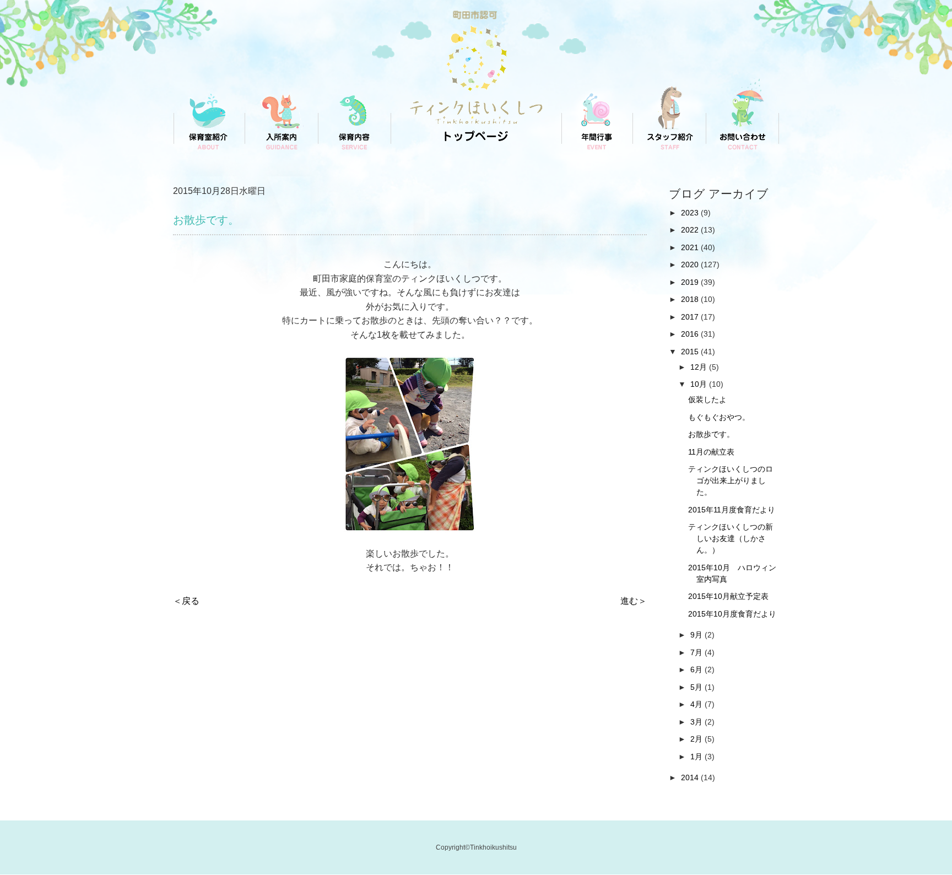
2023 (691, 212)
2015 (691, 351)
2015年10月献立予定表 (728, 596)
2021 (691, 247)
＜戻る (186, 601)
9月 (697, 634)
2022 (691, 229)
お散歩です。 (711, 434)
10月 (699, 384)
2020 (691, 264)
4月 (697, 704)
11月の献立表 (711, 451)
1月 (697, 756)
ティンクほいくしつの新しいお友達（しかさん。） (730, 538)
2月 (697, 738)
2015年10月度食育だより (732, 613)
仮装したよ (707, 399)
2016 (691, 334)
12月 (699, 367)
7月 (697, 652)
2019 (691, 282)
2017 (691, 316)
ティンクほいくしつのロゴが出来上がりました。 (730, 480)
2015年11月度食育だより (731, 509)
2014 (691, 777)
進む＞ (633, 601)
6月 (697, 669)
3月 (697, 721)
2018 (691, 299)
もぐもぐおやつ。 (719, 417)
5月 (697, 687)
